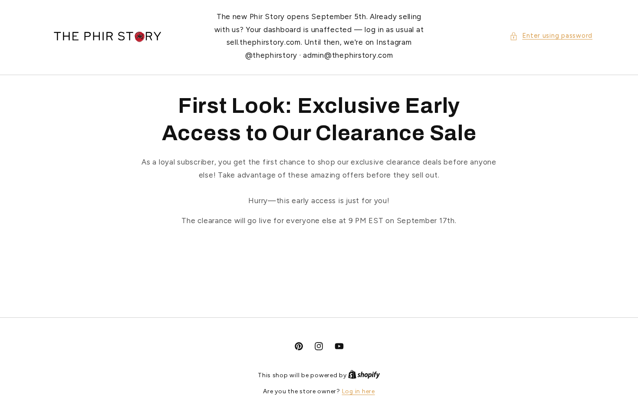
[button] (551, 36)
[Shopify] (364, 375)
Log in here (358, 391)
